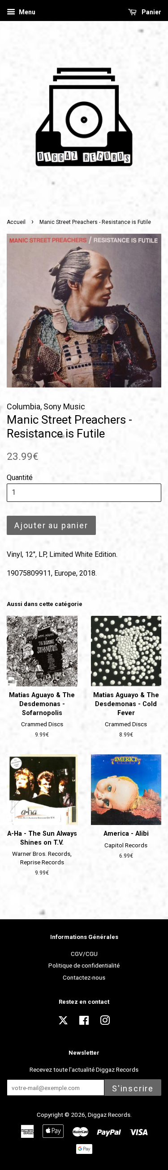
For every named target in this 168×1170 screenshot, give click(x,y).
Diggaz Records (109, 1114)
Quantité (20, 477)
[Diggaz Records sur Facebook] (84, 1022)
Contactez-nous (84, 977)
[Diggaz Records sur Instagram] (105, 1022)
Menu (26, 12)
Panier (150, 12)
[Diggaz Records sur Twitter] (63, 1023)
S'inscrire (133, 1088)
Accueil (16, 222)
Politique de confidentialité (84, 965)
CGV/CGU (84, 953)
